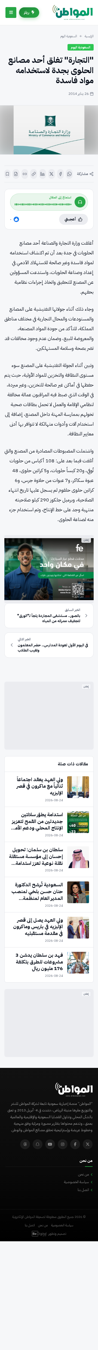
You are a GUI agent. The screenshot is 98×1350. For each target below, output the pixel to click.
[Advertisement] (49, 716)
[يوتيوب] (50, 1144)
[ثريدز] (25, 1144)
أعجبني (70, 219)
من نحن (83, 1174)
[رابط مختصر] (25, 174)
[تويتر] (88, 1144)
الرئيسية (89, 36)
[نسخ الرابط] (33, 174)
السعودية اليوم (68, 36)
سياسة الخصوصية (76, 1181)
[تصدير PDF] (16, 174)
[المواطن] (73, 12)
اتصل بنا (83, 1189)
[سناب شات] (37, 1144)
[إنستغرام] (63, 1144)
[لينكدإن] (42, 174)
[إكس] (51, 174)
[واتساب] (69, 174)
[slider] (43, 204)
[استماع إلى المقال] (80, 202)
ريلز (26, 12)
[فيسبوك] (60, 174)
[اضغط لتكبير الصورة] (49, 129)
